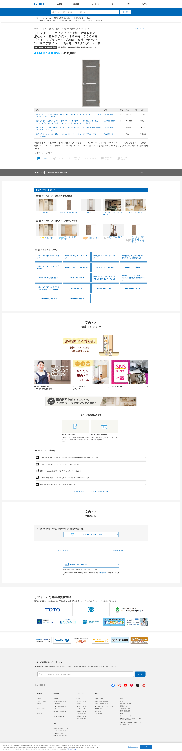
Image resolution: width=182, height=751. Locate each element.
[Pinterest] (131, 686)
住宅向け (57, 703)
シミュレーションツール (127, 716)
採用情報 (39, 703)
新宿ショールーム (81, 706)
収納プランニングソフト (60, 735)
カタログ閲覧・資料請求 (101, 701)
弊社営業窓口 (103, 572)
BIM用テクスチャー (125, 703)
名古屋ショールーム (82, 708)
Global (40, 713)
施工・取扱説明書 (125, 711)
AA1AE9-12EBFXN (110, 121)
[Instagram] (119, 686)
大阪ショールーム (81, 711)
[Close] (179, 747)
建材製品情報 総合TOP (59, 701)
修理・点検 (98, 711)
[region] (91, 747)
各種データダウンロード (101, 703)
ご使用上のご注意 (62, 550)
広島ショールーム (81, 713)
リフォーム (58, 708)
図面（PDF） (123, 706)
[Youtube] (125, 686)
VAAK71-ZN (108, 134)
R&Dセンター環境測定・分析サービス (130, 722)
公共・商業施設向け (60, 706)
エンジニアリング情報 (59, 711)
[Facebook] (113, 686)
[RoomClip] (144, 686)
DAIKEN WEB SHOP (59, 716)
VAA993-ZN (108, 127)
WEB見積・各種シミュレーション (104, 706)
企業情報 (39, 699)
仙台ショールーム (81, 701)
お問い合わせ (98, 713)
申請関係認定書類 (125, 708)
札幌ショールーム (81, 699)
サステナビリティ (41, 701)
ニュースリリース (41, 708)
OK (146, 747)
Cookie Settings (133, 747)
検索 (125, 12)
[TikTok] (137, 686)
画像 (121, 698)
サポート (97, 693)
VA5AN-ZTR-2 (109, 114)
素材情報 (55, 699)
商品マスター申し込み (126, 724)
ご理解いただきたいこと (120, 550)
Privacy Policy (71, 749)
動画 (121, 713)
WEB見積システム (58, 733)
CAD (121, 701)
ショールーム (80, 693)
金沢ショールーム (81, 703)
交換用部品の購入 (99, 708)
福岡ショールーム (81, 718)
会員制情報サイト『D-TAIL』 (61, 728)
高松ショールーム (81, 716)
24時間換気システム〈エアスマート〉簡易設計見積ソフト (130, 719)
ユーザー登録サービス (59, 730)
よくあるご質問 (99, 699)
